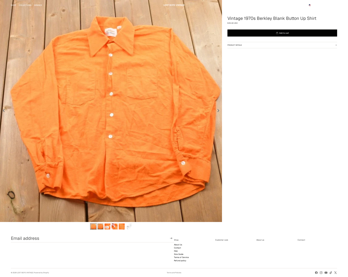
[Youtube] (326, 272)
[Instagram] (321, 272)
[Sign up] (171, 238)
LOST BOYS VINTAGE (25, 273)
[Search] (322, 5)
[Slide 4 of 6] (115, 226)
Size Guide (178, 254)
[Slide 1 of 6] (93, 226)
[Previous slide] (3, 111)
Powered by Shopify (41, 273)
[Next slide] (219, 111)
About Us (178, 244)
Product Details (234, 45)
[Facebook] (316, 272)
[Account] (328, 5)
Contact (177, 248)
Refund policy (180, 260)
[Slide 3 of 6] (108, 226)
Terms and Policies (174, 273)
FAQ (176, 251)
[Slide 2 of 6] (100, 226)
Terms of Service (181, 257)
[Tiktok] (330, 272)
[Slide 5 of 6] (122, 226)
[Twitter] (335, 272)
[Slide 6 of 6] (129, 226)
